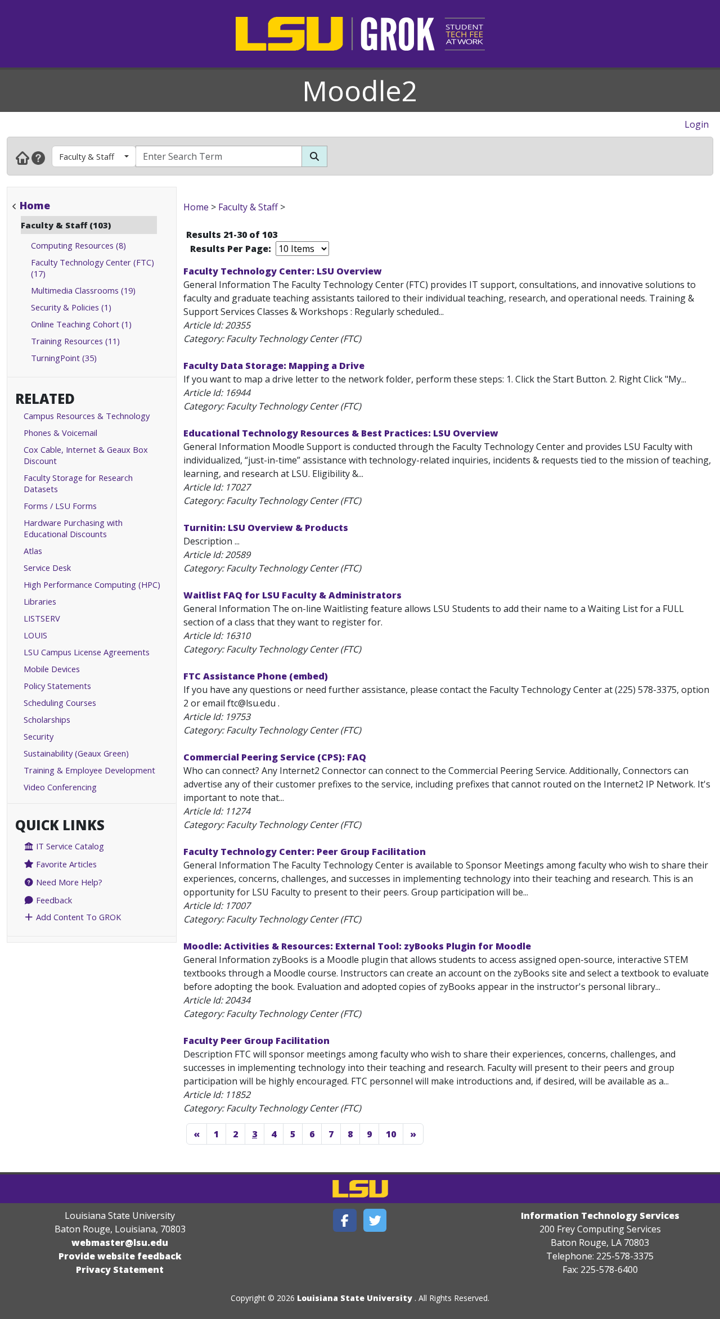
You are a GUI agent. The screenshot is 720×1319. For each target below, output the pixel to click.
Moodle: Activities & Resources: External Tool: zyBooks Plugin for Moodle (357, 946)
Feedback (53, 900)
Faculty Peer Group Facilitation (256, 1040)
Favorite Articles (65, 864)
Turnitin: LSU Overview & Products (265, 527)
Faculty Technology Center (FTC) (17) (92, 267)
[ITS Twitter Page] (375, 1220)
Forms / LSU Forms (60, 505)
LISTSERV (42, 618)
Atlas (33, 550)
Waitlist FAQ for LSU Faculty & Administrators (292, 595)
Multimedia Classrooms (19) (83, 290)
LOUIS (35, 635)
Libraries (40, 601)
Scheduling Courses (60, 702)
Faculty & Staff (86, 156)
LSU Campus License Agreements (87, 652)
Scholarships (47, 719)
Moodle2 (360, 90)
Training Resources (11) (75, 340)
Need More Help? (68, 882)
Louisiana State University (354, 1298)
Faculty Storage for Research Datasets (78, 483)
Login (697, 124)
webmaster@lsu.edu (119, 1242)
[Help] (38, 157)
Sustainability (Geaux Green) (76, 753)
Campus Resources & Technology (87, 415)
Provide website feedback (120, 1256)
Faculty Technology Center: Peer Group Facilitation (304, 851)
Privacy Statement (120, 1269)
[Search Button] (314, 156)
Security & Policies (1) (71, 307)
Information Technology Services (600, 1215)
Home (35, 205)
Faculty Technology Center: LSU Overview (282, 271)
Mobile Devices (52, 668)
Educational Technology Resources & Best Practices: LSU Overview (340, 433)
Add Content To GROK (77, 916)
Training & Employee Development (89, 770)
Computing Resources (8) (78, 245)
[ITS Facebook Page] (345, 1220)
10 (391, 1134)
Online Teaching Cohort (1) (81, 324)
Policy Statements (57, 685)
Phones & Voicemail (60, 432)
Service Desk (47, 567)
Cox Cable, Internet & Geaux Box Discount (86, 455)
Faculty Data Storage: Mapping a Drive (273, 365)
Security (38, 736)
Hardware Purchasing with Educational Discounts (73, 528)
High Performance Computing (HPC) (92, 584)
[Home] (22, 157)
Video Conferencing (60, 787)
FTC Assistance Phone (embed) (255, 676)
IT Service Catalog (69, 846)
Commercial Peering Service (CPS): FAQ (274, 757)
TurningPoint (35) (64, 357)
